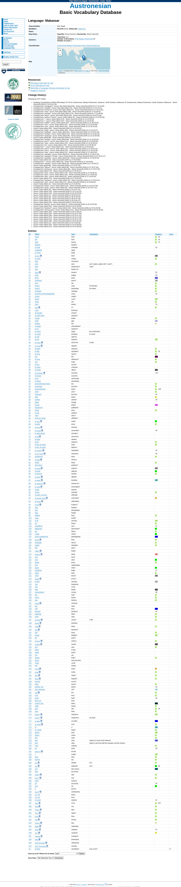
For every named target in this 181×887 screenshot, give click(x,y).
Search (6, 42)
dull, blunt (38, 465)
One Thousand (40, 846)
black (37, 650)
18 (30, 286)
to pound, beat (40, 498)
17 (30, 283)
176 (30, 735)
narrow (37, 682)
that (36, 740)
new (36, 695)
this (36, 738)
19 (30, 291)
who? (37, 778)
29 (30, 316)
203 (30, 823)
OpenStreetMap (104, 70)
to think (37, 849)
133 (30, 609)
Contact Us (8, 29)
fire (36, 638)
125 (30, 587)
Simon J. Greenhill (82, 884)
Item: (73, 234)
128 (30, 595)
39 (30, 346)
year (36, 711)
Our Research (9, 31)
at (35, 727)
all (36, 783)
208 (30, 839)
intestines (38, 281)
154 (30, 669)
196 (30, 800)
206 (30, 833)
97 (30, 510)
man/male (38, 386)
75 (30, 445)
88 (30, 483)
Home (6, 20)
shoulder (38, 291)
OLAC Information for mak (40, 86)
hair (36, 308)
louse (37, 540)
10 (30, 261)
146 (30, 647)
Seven (37, 823)
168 (30, 709)
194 (30, 792)
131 (30, 603)
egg (36, 513)
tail (36, 531)
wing (36, 518)
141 (30, 633)
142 (30, 635)
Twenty (37, 836)
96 (30, 507)
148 (30, 652)
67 (30, 421)
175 (30, 732)
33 (30, 326)
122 (30, 579)
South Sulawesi (87, 46)
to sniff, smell (39, 316)
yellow (37, 658)
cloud (37, 603)
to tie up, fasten (40, 418)
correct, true (39, 703)
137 (30, 620)
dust (36, 264)
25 (30, 304)
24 (30, 302)
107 (30, 537)
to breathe (38, 313)
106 (30, 534)
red (36, 655)
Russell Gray (100, 884)
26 (30, 307)
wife (36, 397)
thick (36, 679)
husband (38, 394)
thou (36, 757)
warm (37, 623)
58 (30, 397)
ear (36, 357)
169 (30, 711)
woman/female (40, 389)
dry (36, 630)
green (37, 660)
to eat (37, 339)
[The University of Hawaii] (13, 85)
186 (30, 769)
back (36, 273)
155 (30, 672)
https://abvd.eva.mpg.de (78, 1)
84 (30, 471)
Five (36, 817)
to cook (37, 346)
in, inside (38, 730)
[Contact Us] (106, 884)
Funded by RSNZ (13, 119)
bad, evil (38, 701)
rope (36, 416)
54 (30, 386)
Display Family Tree (11, 57)
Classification (9, 46)
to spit (37, 337)
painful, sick (39, 687)
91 (30, 492)
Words (6, 40)
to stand (38, 381)
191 (30, 783)
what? (37, 775)
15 (30, 278)
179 (30, 746)
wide (36, 684)
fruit (36, 565)
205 (30, 829)
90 (30, 490)
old (36, 693)
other (37, 781)
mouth (37, 318)
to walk (37, 247)
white (37, 652)
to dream (38, 376)
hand (37, 237)
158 (30, 682)
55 (30, 389)
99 (30, 515)
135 (30, 614)
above (37, 732)
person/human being (42, 384)
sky (36, 595)
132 (30, 606)
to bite (37, 351)
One (36, 803)
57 (30, 394)
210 (30, 846)
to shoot (38, 431)
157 (30, 679)
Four (36, 813)
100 (30, 518)
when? (37, 715)
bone (37, 278)
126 (30, 590)
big (36, 666)
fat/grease (38, 529)
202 (30, 820)
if (35, 789)
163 (30, 695)
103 (30, 526)
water (37, 579)
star (36, 600)
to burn (37, 641)
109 (30, 543)
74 (30, 442)
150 (30, 658)
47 (30, 367)
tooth (37, 321)
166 (30, 703)
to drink (37, 349)
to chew (38, 343)
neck (36, 304)
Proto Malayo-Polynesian (84, 39)
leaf (36, 557)
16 (30, 281)
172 (30, 724)
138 (30, 623)
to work (37, 468)
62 (30, 408)
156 (30, 675)
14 (30, 275)
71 (30, 433)
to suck (37, 354)
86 (30, 477)
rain (36, 609)
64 (30, 413)
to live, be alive (40, 447)
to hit (36, 437)
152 (30, 663)
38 (30, 342)
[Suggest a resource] (38, 91)
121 (30, 576)
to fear (37, 296)
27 (30, 310)
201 (30, 816)
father (37, 402)
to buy (37, 492)
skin (36, 269)
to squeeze (39, 484)
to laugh (38, 326)
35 (30, 331)
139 (30, 626)
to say (37, 413)
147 (30, 650)
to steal (37, 439)
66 (30, 418)
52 (30, 381)
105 (30, 531)
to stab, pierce (40, 433)
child (36, 392)
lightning (38, 614)
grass (37, 568)
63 (30, 410)
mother (37, 400)
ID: (30, 234)
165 (30, 701)
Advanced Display (10, 44)
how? (37, 792)
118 (30, 568)
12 (30, 269)
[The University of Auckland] (13, 72)
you (36, 769)
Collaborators (9, 23)
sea (36, 584)
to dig (37, 490)
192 (30, 786)
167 (30, 706)
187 (30, 772)
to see (37, 365)
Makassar (96, 46)
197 (30, 803)
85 (30, 474)
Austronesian (94, 1)
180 (30, 748)
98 (30, 513)
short (37, 669)
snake (37, 534)
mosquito (38, 543)
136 (30, 617)
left (36, 239)
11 (29, 264)
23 (30, 299)
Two (36, 807)
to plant (37, 471)
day (36, 709)
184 (30, 760)
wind (36, 617)
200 (30, 813)
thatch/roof (39, 408)
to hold (37, 487)
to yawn (38, 367)
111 (30, 548)
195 (30, 795)
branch (37, 554)
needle (37, 424)
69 (30, 427)
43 (30, 357)
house (37, 405)
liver (36, 283)
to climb (38, 725)
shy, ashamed (40, 689)
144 (30, 641)
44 (30, 359)
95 (30, 505)
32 (30, 324)
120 (30, 573)
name (37, 410)
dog (36, 507)
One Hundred (40, 843)
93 (30, 498)
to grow (37, 477)
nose (37, 310)
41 (30, 351)
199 (30, 810)
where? (37, 752)
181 (30, 751)
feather (37, 515)
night (37, 706)
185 (30, 763)
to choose (38, 474)
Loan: (171, 234)
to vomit (38, 331)
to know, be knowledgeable (45, 294)
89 (30, 487)
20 (30, 294)
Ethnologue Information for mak (42, 83)
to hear (37, 359)
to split (37, 460)
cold (36, 627)
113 (30, 554)
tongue (37, 324)
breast (37, 286)
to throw (38, 502)
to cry (37, 329)
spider (37, 545)
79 (30, 457)
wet (36, 633)
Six (36, 820)
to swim (37, 259)
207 (30, 836)
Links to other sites (11, 25)
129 (30, 597)
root (36, 560)
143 (30, 638)
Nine (36, 830)
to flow (37, 582)
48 (30, 370)
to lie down (39, 373)
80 (30, 460)
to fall (37, 505)
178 (30, 740)
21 (30, 849)
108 (30, 540)
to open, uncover (41, 495)
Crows (102, 1)
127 (30, 592)
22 (30, 296)
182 (30, 754)
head (37, 302)
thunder (38, 611)
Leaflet (60, 70)
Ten (36, 833)
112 (30, 551)
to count (38, 800)
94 (30, 501)
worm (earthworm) (41, 537)
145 (30, 644)
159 (30, 684)
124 (30, 584)
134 (30, 611)
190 (30, 781)
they (36, 772)
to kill (37, 442)
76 (30, 447)
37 (30, 339)
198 (30, 806)
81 (30, 462)
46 (30, 365)
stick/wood (39, 457)
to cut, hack (39, 454)
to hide (37, 721)
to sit (36, 378)
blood (37, 299)
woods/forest (39, 592)
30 (30, 318)
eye (36, 362)
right (36, 242)
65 (30, 416)
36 (30, 337)
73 (30, 439)
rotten (37, 551)
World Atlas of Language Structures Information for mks (50, 88)
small (37, 663)
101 (30, 521)
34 (30, 329)
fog (36, 606)
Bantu (108, 1)
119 (30, 570)
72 (30, 436)
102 (30, 523)
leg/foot (37, 245)
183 (30, 757)
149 (30, 655)
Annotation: (93, 234)
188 (30, 775)
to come (38, 253)
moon (37, 597)
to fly (36, 521)
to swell (37, 480)
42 (30, 354)
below (37, 735)
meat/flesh (38, 526)
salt (36, 587)
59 (30, 400)
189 (30, 778)
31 (30, 321)
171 (30, 721)
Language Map (9, 48)
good (37, 698)
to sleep (38, 370)
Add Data (7, 52)
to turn (37, 256)
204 (30, 826)
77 (30, 450)
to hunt (37, 427)
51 (30, 378)
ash (36, 647)
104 (30, 529)
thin (36, 676)
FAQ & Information (10, 27)
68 (30, 424)
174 (30, 730)
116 (30, 562)
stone (37, 573)
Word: (37, 234)
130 (30, 600)
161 (30, 689)
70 (30, 430)
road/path (38, 250)
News (6, 33)
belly (36, 275)
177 (30, 738)
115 (30, 560)
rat (36, 523)
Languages (8, 38)
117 (30, 565)
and (36, 786)
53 (30, 384)
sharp (37, 462)
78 (30, 454)
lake (36, 590)
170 (30, 714)
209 (30, 843)
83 (30, 468)
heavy (37, 635)
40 (30, 349)
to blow (37, 620)
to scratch (38, 451)
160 (30, 687)
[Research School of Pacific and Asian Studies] (13, 98)
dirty (36, 261)
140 (30, 630)
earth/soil (38, 570)
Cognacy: (158, 234)
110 (30, 545)
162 (30, 693)
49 (30, 373)
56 (30, 392)
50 (30, 376)
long (36, 672)
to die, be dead (40, 445)
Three (37, 810)
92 (30, 495)
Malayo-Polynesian (74, 46)
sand (37, 576)
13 (30, 272)
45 (30, 362)
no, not (37, 795)
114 (30, 557)
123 (30, 582)
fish (36, 548)
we (36, 763)
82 (30, 465)
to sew (37, 421)
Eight (37, 826)
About (6, 21)
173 (30, 727)
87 (30, 480)
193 (30, 789)
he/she (37, 760)
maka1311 (82, 29)
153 (30, 666)
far (36, 748)
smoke (37, 644)
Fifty (36, 840)
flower (37, 562)
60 (30, 402)
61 (30, 405)
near (36, 746)
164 (30, 698)
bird (36, 510)
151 (30, 660)
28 (30, 313)
